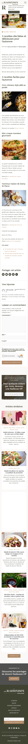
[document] (14, 372)
